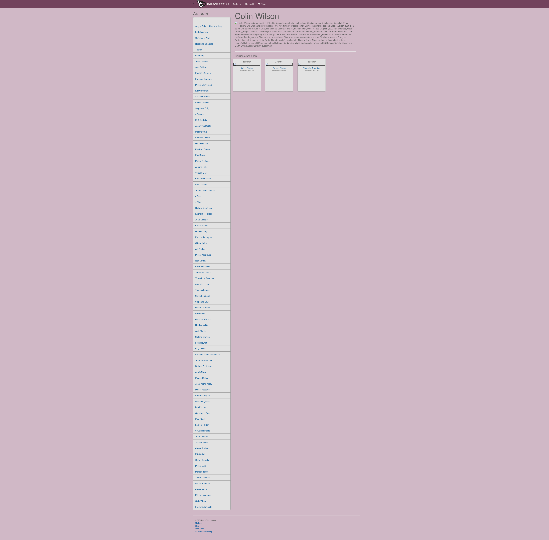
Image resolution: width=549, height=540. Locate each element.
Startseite (198, 523)
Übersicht (249, 4)
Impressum (199, 528)
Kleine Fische (247, 68)
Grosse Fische (279, 68)
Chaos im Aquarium (312, 68)
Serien (236, 4)
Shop (262, 4)
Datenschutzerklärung (203, 531)
